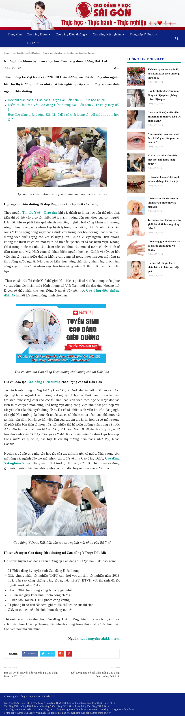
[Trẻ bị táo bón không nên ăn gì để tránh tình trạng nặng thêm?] (136, 227)
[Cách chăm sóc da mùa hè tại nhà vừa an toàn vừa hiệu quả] (136, 205)
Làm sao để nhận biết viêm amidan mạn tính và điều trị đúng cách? (164, 116)
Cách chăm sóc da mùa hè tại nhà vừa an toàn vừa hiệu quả (163, 202)
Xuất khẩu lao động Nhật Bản (51, 712)
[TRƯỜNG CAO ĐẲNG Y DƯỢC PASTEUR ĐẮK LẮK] (92, 15)
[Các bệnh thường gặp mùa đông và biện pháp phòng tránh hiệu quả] (136, 98)
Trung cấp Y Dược (142, 34)
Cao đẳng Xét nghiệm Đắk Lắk (20, 709)
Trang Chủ (15, 34)
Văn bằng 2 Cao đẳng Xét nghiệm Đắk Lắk (61, 709)
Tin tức (31, 43)
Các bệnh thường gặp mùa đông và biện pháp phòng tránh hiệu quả (163, 95)
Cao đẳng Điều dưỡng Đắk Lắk (20, 706)
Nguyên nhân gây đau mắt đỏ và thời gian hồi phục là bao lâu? (163, 138)
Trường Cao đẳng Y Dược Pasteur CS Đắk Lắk (31, 696)
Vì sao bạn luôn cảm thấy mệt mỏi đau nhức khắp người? (163, 159)
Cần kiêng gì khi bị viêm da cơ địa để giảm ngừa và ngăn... (164, 245)
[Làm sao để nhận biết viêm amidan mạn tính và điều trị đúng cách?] (136, 119)
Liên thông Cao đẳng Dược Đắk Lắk (93, 703)
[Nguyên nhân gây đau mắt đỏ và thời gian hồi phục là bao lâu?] (136, 141)
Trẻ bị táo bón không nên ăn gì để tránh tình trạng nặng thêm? (164, 224)
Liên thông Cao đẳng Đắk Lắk (90, 706)
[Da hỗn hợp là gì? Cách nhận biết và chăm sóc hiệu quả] (136, 270)
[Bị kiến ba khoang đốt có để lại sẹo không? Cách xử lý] (136, 184)
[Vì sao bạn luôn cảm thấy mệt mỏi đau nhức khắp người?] (136, 162)
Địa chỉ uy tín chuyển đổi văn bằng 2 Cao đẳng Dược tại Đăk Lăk (31, 674)
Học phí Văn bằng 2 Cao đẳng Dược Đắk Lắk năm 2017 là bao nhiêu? (57, 100)
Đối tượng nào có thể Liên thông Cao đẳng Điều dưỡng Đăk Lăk (95, 674)
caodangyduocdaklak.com (100, 638)
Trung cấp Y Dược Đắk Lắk (18, 712)
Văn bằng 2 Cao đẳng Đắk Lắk (55, 706)
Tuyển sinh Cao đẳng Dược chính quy (88, 712)
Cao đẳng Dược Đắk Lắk (16, 703)
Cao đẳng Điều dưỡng (70, 34)
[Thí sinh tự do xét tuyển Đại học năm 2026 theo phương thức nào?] (136, 76)
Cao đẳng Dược (37, 34)
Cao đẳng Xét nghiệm (107, 34)
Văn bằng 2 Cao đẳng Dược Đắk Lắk (52, 703)
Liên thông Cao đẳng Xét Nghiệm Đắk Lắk (109, 709)
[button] (176, 38)
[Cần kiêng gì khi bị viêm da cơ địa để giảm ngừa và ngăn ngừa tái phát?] (136, 249)
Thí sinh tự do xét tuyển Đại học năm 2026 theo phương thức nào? (164, 73)
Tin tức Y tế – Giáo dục (39, 212)
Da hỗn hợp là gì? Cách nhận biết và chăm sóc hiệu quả (163, 267)
